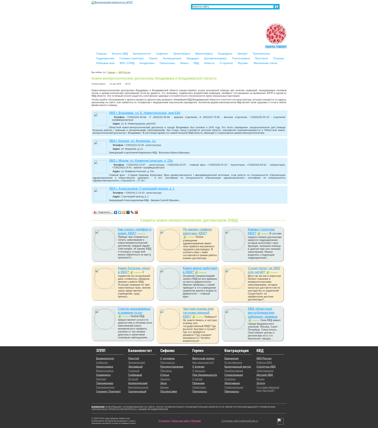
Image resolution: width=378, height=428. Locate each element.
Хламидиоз (225, 53)
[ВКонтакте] (116, 212)
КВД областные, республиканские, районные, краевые (262, 312)
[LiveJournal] (132, 212)
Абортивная (232, 383)
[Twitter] (120, 212)
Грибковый (135, 374)
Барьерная (231, 358)
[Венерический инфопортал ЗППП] (112, 2)
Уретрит (242, 53)
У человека (167, 358)
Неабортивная (233, 370)
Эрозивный (135, 366)
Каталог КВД (120, 53)
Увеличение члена (265, 63)
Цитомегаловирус (215, 58)
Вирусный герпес (203, 358)
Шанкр (164, 387)
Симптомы (199, 387)
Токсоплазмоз (241, 58)
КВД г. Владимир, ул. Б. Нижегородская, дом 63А (144, 113)
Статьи (164, 374)
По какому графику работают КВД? (197, 231)
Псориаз (278, 58)
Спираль (230, 379)
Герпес (153, 58)
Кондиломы (147, 63)
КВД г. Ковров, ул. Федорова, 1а (132, 141)
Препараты (167, 362)
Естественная (233, 362)
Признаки (198, 383)
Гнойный (133, 370)
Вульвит (243, 63)
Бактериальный (138, 387)
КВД (196, 63)
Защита (165, 379)
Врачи (260, 379)
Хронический (136, 362)
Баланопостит (142, 53)
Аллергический (137, 383)
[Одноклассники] (124, 212)
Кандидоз (193, 58)
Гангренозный (137, 391)
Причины (166, 370)
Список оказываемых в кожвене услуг (134, 311)
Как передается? (203, 362)
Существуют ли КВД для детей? (264, 270)
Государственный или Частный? (268, 389)
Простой (133, 358)
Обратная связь (181, 421)
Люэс (163, 383)
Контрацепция (172, 58)
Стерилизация (233, 374)
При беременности (204, 374)
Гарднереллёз (105, 58)
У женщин (198, 370)
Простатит (261, 58)
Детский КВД (265, 374)
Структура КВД (266, 366)
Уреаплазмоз (181, 53)
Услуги (261, 383)
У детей (197, 379)
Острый (133, 379)
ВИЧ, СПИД (127, 63)
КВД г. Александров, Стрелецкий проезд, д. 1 (141, 188)
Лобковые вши (105, 63)
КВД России (124, 72)
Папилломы (167, 63)
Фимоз (184, 63)
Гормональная (233, 387)
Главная (101, 53)
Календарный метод (237, 366)
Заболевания (265, 370)
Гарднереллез (105, 387)
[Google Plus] (136, 212)
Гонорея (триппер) (132, 58)
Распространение (171, 366)
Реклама (196, 421)
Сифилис (162, 53)
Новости (209, 63)
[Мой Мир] (128, 212)
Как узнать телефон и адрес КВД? (134, 231)
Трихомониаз (261, 53)
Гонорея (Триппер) (108, 391)
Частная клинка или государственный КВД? (198, 312)
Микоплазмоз (204, 53)
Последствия (168, 391)
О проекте (226, 63)
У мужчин (198, 366)
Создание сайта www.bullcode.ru (239, 421)
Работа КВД (264, 362)
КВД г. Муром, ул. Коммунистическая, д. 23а (141, 160)
